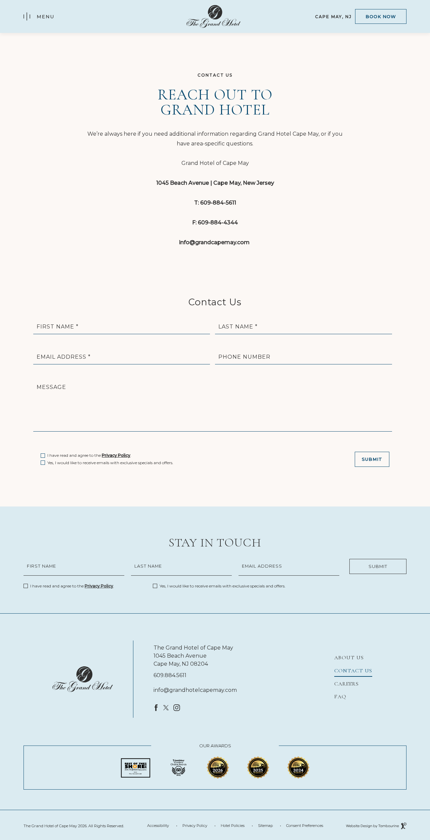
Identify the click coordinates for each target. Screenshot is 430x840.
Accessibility (158, 825)
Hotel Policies (233, 825)
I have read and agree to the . (89, 455)
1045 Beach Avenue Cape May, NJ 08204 (181, 659)
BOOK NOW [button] (381, 16)
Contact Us (353, 670)
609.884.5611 (170, 675)
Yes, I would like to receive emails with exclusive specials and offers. (110, 462)
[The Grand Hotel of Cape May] (82, 679)
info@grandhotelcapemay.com (195, 690)
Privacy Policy (116, 455)
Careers (346, 683)
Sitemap (265, 825)
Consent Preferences (304, 825)
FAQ (340, 696)
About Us (349, 657)
